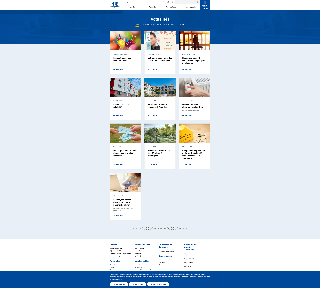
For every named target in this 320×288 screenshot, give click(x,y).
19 (169, 229)
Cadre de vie (138, 253)
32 (181, 229)
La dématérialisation (140, 267)
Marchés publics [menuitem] (190, 7)
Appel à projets (138, 256)
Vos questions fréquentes (116, 256)
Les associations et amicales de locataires (121, 253)
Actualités (140, 2)
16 (156, 229)
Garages (112, 270)
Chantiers (112, 267)
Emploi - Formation (139, 251)
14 (148, 229)
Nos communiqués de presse (166, 260)
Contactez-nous (149, 2)
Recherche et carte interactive (166, 251)
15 (152, 229)
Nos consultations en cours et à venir (144, 270)
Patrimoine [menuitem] (152, 7)
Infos (159, 24)
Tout (137, 24)
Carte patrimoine (114, 265)
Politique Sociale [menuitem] (171, 7)
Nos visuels (162, 262)
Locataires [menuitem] (133, 7)
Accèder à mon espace (116, 248)
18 (165, 229)
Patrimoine (180, 24)
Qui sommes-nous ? (131, 2)
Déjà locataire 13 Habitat (116, 251)
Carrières (157, 2)
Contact (161, 265)
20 (173, 229)
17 (160, 228)
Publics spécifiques (139, 248)
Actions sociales (148, 24)
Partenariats (169, 24)
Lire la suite (119, 70)
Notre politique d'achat (140, 265)
